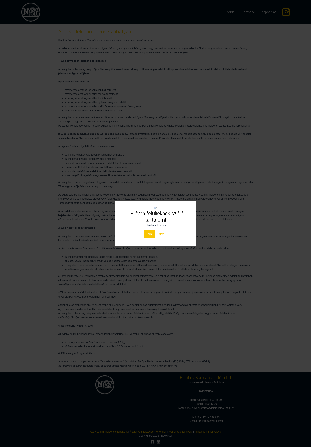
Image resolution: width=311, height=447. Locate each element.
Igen (149, 234)
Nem (161, 234)
